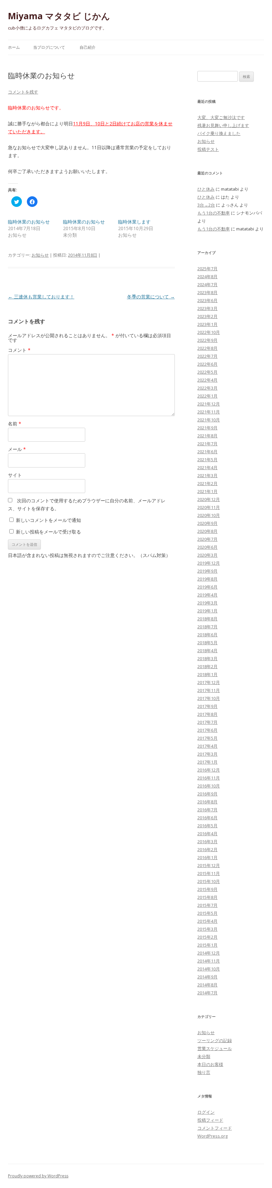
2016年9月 (207, 794)
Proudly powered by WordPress (38, 1176)
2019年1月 (207, 611)
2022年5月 (207, 372)
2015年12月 (208, 865)
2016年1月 (207, 857)
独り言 (203, 1072)
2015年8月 (207, 897)
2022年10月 (208, 332)
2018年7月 (207, 627)
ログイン (206, 1112)
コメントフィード (214, 1128)
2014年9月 (207, 977)
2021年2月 (207, 483)
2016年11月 (208, 778)
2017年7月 (207, 722)
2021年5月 (207, 460)
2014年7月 (207, 993)
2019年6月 (207, 587)
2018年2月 (207, 666)
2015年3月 (207, 929)
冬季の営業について (151, 296)
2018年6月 (207, 635)
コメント (19, 350)
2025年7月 (207, 269)
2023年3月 (207, 308)
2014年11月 (208, 961)
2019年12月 (208, 563)
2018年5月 (207, 643)
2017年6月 (207, 730)
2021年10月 (208, 420)
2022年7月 (207, 356)
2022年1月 (207, 396)
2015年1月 (207, 945)
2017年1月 (207, 762)
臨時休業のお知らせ (29, 222)
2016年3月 (207, 841)
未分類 (203, 1056)
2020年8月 (207, 531)
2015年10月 (208, 881)
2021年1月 (207, 491)
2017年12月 (208, 682)
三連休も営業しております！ (41, 296)
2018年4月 (207, 651)
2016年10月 (208, 786)
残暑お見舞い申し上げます (223, 125)
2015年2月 (207, 937)
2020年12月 (208, 499)
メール (17, 449)
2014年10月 (208, 969)
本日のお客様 (210, 1064)
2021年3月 (207, 475)
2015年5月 (207, 913)
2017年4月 (207, 746)
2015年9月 (207, 889)
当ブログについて (49, 47)
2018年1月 (207, 674)
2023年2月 (207, 316)
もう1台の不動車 (213, 213)
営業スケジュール (214, 1048)
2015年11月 (208, 873)
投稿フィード (210, 1120)
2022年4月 (207, 380)
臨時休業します (134, 222)
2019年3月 (207, 603)
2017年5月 (207, 738)
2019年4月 (207, 595)
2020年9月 (207, 523)
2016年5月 (207, 826)
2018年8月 (207, 619)
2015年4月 (207, 921)
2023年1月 (207, 324)
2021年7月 (207, 444)
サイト (15, 475)
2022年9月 (207, 340)
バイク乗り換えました (218, 133)
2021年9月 (207, 428)
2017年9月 (207, 706)
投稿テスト (208, 149)
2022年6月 (207, 364)
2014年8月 (207, 985)
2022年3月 (207, 388)
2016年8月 (207, 802)
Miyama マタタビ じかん (59, 16)
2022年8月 (207, 348)
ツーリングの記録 (214, 1040)
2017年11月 (208, 690)
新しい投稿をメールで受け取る (48, 532)
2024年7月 (207, 284)
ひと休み (206, 189)
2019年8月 (207, 579)
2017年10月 (208, 698)
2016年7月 (207, 810)
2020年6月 (207, 547)
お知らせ (40, 255)
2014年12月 (208, 953)
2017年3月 (207, 754)
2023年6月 (207, 300)
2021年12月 (208, 404)
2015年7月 (207, 905)
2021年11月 (208, 412)
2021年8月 (207, 436)
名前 (14, 423)
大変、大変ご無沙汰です (221, 117)
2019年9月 (207, 571)
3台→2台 (206, 205)
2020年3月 (207, 555)
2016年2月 (207, 849)
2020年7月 (207, 539)
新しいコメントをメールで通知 (48, 520)
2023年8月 (207, 292)
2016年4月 (207, 834)
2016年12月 (208, 770)
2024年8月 (207, 277)
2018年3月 (207, 658)
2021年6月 (207, 452)
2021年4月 (207, 467)
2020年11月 (208, 507)
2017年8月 (207, 714)
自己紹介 (88, 47)
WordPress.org (212, 1136)
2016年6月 (207, 818)
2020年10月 (208, 515)
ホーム (14, 47)
